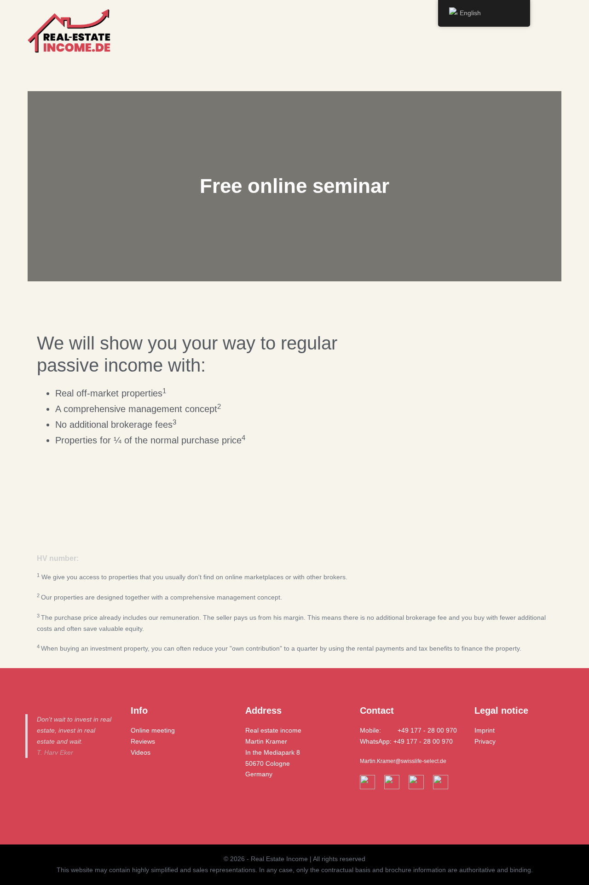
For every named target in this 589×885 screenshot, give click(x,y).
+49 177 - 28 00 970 (427, 730)
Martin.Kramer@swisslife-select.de (403, 761)
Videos (140, 752)
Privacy (485, 741)
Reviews (143, 741)
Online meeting (153, 730)
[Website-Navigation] (554, 34)
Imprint (484, 730)
